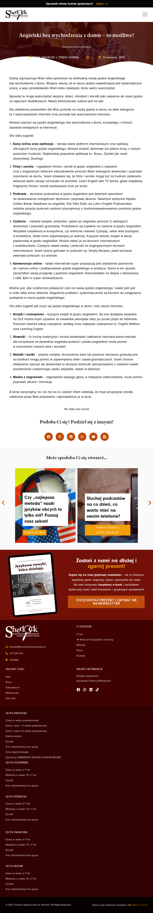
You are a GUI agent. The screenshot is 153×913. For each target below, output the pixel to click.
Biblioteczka (12, 693)
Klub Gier (11, 698)
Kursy (8, 682)
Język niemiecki (16, 796)
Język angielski (44, 57)
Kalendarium (13, 687)
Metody (80, 645)
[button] (48, 437)
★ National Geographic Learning (94, 639)
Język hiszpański (17, 762)
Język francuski (17, 832)
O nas (79, 634)
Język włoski (14, 866)
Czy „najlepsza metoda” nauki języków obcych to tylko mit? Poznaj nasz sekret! (43, 509)
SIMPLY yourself (139, 905)
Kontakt (80, 655)
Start (8, 676)
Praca (79, 650)
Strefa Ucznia (68, 57)
